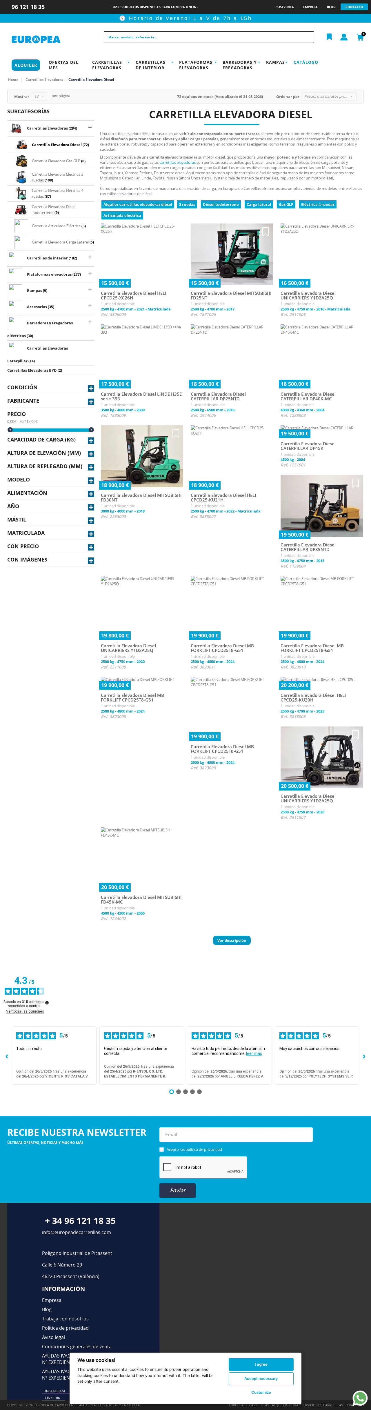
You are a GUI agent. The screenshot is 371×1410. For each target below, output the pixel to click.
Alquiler (25, 65)
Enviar (178, 1190)
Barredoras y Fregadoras (240, 64)
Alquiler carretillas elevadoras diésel (137, 204)
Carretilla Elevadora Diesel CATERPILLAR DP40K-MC (308, 396)
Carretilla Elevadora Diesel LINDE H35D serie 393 (142, 396)
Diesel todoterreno (221, 204)
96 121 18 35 (29, 7)
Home (13, 79)
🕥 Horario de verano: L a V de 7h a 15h (185, 18)
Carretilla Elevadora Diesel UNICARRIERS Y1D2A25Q (308, 295)
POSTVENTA (284, 7)
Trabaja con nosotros (65, 1318)
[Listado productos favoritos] (329, 37)
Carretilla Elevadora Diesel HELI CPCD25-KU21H (223, 498)
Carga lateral (259, 204)
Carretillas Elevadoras (107, 64)
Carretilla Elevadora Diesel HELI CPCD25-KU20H (313, 698)
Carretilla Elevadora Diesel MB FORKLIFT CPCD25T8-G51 (222, 648)
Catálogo (306, 62)
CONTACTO (354, 7)
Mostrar (21, 96)
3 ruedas (187, 204)
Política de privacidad (65, 1328)
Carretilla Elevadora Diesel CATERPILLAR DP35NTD (308, 547)
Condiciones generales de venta (77, 1346)
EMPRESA (310, 7)
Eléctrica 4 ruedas (317, 204)
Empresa (51, 1300)
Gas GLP (286, 204)
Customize (261, 1392)
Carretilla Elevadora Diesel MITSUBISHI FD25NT (231, 295)
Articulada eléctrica (122, 215)
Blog (47, 1309)
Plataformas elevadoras (195, 64)
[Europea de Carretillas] (48, 39)
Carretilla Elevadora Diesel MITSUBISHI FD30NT (141, 498)
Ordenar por (287, 96)
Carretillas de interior (151, 64)
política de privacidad (204, 1149)
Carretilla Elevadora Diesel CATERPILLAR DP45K (308, 446)
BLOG (331, 7)
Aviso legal (53, 1337)
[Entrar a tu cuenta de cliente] (344, 37)
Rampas (275, 62)
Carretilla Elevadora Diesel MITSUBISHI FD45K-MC (141, 900)
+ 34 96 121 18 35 (80, 1221)
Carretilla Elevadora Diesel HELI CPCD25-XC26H (133, 295)
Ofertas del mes (64, 64)
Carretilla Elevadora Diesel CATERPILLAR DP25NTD (218, 396)
